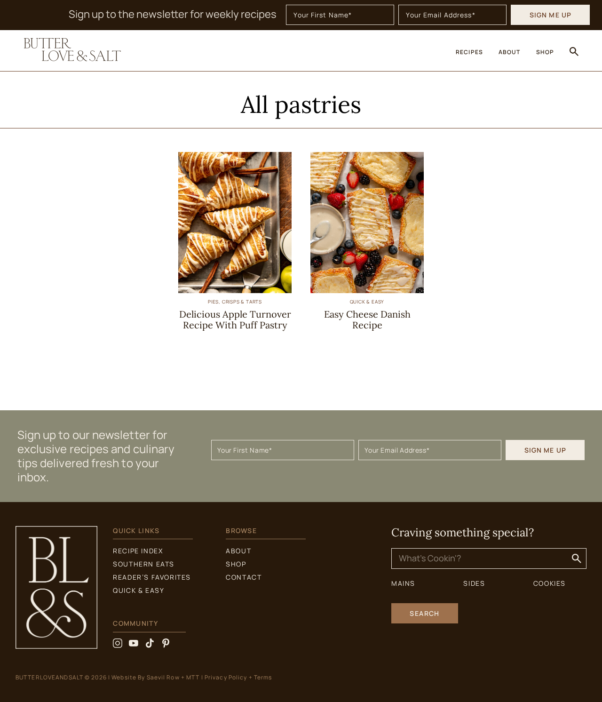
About (238, 550)
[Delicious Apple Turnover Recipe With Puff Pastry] (235, 289)
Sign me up (550, 14)
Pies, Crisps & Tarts (235, 301)
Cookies (549, 583)
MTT (192, 677)
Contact (243, 577)
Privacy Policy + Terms (238, 677)
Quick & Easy (367, 301)
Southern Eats (143, 563)
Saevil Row (163, 677)
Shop (236, 563)
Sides (474, 583)
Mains (403, 583)
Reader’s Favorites (152, 577)
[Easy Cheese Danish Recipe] (367, 289)
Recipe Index (138, 550)
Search (425, 613)
